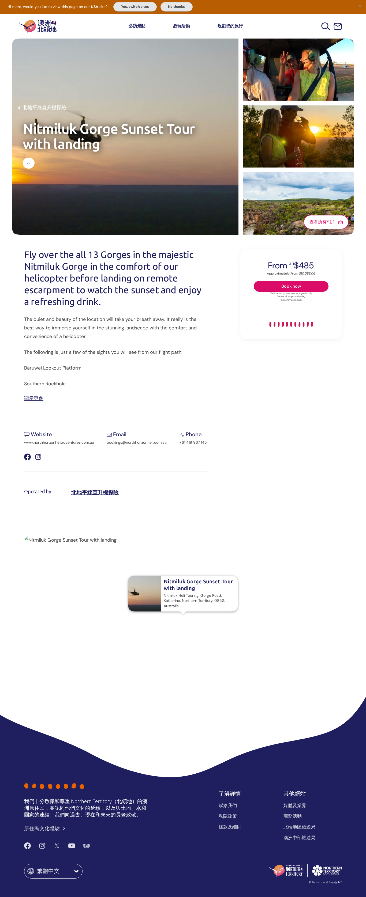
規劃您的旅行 (230, 26)
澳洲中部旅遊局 (299, 837)
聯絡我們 (228, 805)
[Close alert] (360, 6)
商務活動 (292, 816)
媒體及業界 (294, 805)
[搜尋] (325, 26)
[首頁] (38, 26)
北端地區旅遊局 (299, 827)
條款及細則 (230, 827)
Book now (291, 286)
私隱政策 (228, 816)
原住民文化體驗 (42, 828)
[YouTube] (71, 845)
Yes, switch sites (135, 7)
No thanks (176, 7)
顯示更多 (33, 398)
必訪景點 (137, 26)
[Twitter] (57, 845)
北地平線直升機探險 (94, 492)
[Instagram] (42, 845)
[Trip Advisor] (86, 845)
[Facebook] (27, 845)
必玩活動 (181, 26)
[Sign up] (338, 26)
